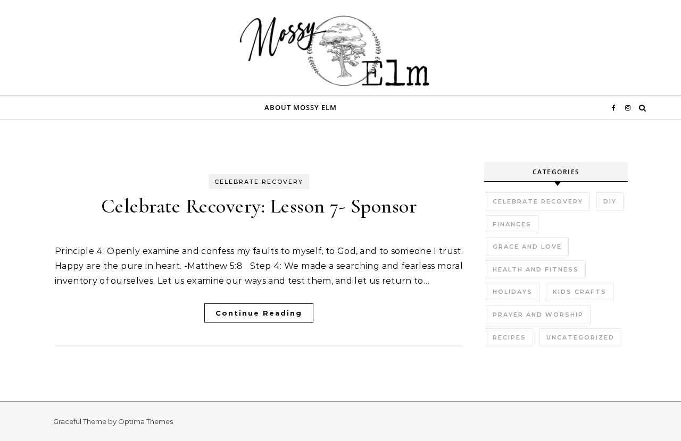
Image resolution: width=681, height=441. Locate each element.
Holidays (513, 291)
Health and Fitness (536, 269)
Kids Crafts (580, 291)
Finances (512, 224)
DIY (610, 201)
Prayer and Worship (538, 314)
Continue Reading (258, 313)
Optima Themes (145, 421)
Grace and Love (527, 246)
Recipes (509, 337)
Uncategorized (580, 337)
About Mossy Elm (300, 107)
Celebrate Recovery (258, 181)
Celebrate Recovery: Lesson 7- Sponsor (259, 206)
